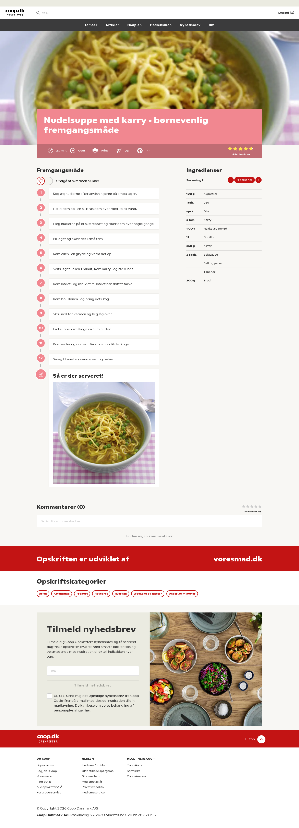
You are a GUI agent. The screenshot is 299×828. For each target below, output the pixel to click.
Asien (43, 593)
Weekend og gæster (148, 593)
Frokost (82, 593)
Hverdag (121, 593)
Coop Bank (134, 765)
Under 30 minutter (182, 593)
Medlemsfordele (93, 765)
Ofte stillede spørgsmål (98, 771)
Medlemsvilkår (92, 781)
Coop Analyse (136, 776)
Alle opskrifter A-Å (49, 787)
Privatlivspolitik (93, 787)
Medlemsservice (93, 792)
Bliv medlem (90, 776)
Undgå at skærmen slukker (77, 181)
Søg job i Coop (47, 771)
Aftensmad (62, 593)
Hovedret (101, 593)
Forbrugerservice (49, 792)
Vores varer (45, 776)
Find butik (44, 781)
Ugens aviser (46, 765)
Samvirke (133, 771)
